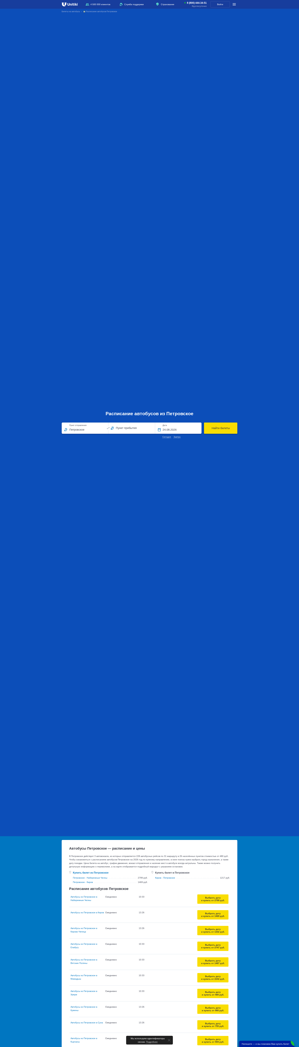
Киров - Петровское (165, 878)
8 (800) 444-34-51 (197, 3)
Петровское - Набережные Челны (90, 878)
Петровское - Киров (83, 882)
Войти (220, 4)
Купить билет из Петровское (91, 872)
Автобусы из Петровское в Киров (87, 912)
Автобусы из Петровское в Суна (87, 1022)
